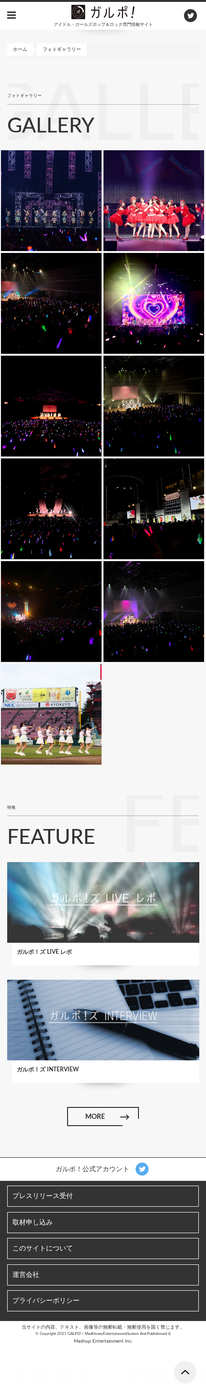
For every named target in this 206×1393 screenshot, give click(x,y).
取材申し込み (32, 1222)
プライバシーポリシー (46, 1300)
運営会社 (25, 1275)
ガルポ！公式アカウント (93, 1169)
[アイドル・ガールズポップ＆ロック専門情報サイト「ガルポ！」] (103, 11)
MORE (95, 1117)
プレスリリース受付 (42, 1196)
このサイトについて (42, 1248)
